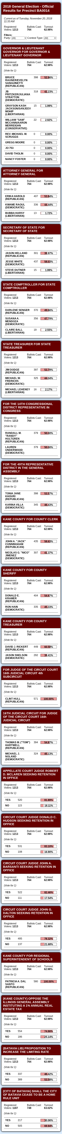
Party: (7, 38)
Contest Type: (35, 38)
